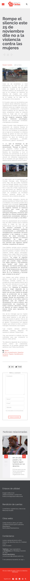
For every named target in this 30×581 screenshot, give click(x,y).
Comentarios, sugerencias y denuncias (13, 508)
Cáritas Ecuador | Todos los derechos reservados (17, 571)
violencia (5, 356)
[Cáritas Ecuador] (16, 4)
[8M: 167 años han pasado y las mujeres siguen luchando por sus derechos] (15, 445)
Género (6, 350)
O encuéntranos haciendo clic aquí (12, 559)
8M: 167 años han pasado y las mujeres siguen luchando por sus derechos (19, 462)
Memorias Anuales (7, 510)
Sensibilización (18, 354)
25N (5, 352)
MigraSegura (6, 526)
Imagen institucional (8, 493)
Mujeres (11, 354)
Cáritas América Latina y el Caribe (12, 523)
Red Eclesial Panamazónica (10, 528)
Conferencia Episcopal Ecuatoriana (13, 524)
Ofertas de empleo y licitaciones (12, 494)
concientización (12, 352)
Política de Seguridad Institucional (12, 496)
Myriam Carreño (7, 65)
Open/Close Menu (3, 4)
